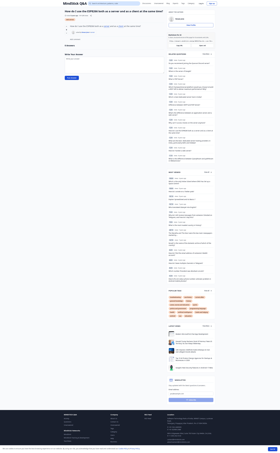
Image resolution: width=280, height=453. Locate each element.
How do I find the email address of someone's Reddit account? (188, 254)
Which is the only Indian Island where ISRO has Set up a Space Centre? (189, 182)
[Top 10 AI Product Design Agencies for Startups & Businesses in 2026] (171, 359)
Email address (174, 389)
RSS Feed (147, 418)
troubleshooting (175, 297)
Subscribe (192, 400)
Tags (183, 3)
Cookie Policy (123, 449)
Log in (201, 3)
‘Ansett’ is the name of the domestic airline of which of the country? (190, 244)
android (172, 316)
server (106, 26)
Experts (175, 3)
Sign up (212, 3)
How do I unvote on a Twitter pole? (181, 191)
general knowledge (176, 301)
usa (180, 316)
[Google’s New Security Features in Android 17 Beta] (171, 368)
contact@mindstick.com (176, 439)
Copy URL (179, 45)
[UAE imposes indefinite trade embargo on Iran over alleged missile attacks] (171, 351)
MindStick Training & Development (76, 438)
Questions (67, 422)
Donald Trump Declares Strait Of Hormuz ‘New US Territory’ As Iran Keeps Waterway (194, 342)
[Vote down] (66, 33)
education (188, 316)
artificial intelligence (185, 312)
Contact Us (114, 422)
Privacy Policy (135, 449)
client (120, 26)
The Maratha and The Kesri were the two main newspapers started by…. (190, 234)
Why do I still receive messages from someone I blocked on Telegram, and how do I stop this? (190, 216)
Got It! (272, 449)
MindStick (67, 434)
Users (112, 435)
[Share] (90, 15)
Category (191, 3)
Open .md (202, 45)
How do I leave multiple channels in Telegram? (186, 263)
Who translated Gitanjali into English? (182, 207)
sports (195, 305)
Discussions (146, 3)
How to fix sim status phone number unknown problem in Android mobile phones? (190, 280)
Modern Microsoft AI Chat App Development (192, 334)
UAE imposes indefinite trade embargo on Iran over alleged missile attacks (193, 351)
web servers (70, 20)
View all (206, 172)
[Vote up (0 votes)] (66, 26)
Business (113, 442)
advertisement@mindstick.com (178, 442)
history (188, 301)
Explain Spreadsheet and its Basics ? (182, 199)
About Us (113, 418)
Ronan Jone (85, 32)
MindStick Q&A (75, 3)
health (172, 312)
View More (206, 54)
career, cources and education (179, 305)
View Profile (191, 25)
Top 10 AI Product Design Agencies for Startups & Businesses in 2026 (194, 359)
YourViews (67, 441)
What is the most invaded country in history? (185, 225)
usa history (188, 297)
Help (112, 438)
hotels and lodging (201, 312)
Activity (66, 418)
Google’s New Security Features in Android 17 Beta (194, 368)
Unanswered (158, 3)
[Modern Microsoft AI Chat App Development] (171, 334)
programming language (198, 308)
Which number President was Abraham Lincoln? (186, 271)
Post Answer (72, 78)
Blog (168, 3)
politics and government (178, 308)
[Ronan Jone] (73, 32)
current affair (199, 297)
